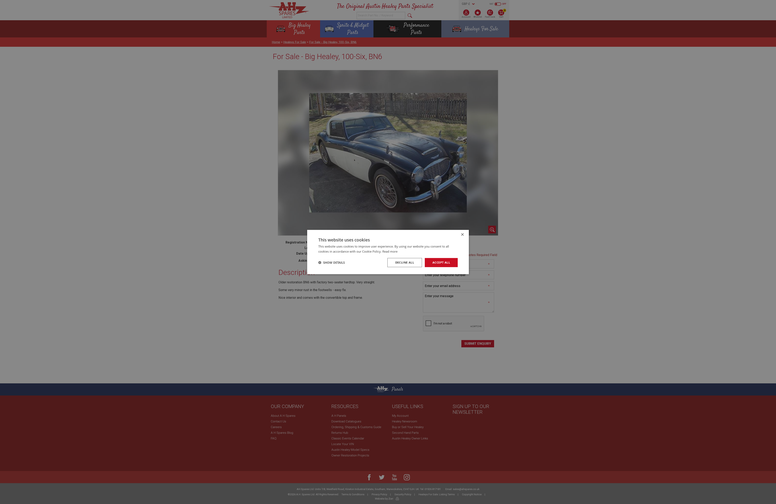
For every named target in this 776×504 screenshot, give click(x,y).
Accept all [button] (441, 262)
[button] (331, 262)
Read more (389, 251)
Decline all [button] (404, 262)
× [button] (462, 234)
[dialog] (388, 252)
